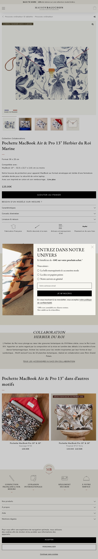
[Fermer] (92, 247)
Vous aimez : (43, 266)
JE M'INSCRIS (64, 293)
